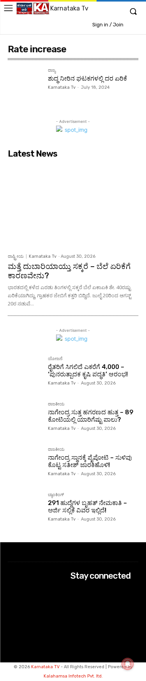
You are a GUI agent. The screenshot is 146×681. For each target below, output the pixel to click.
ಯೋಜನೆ (55, 359)
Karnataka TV (45, 666)
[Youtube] (75, 622)
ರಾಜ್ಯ (52, 70)
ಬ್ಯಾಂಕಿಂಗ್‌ (56, 495)
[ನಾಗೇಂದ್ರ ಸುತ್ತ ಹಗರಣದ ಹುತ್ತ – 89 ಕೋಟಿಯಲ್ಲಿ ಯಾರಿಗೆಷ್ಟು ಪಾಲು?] (25, 419)
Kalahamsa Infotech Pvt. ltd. (73, 676)
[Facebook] (75, 591)
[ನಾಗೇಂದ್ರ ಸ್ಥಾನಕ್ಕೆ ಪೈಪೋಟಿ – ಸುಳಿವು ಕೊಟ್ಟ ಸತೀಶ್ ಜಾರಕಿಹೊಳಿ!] (25, 464)
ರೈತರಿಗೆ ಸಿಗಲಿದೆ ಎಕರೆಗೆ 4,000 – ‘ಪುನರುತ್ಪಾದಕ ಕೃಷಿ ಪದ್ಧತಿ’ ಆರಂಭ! (88, 370)
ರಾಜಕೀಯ (56, 404)
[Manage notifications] (127, 664)
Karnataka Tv (62, 87)
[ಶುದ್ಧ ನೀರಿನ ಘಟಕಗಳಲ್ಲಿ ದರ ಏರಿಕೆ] (25, 85)
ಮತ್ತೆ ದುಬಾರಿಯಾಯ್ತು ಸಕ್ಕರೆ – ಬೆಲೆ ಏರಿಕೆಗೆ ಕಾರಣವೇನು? (69, 271)
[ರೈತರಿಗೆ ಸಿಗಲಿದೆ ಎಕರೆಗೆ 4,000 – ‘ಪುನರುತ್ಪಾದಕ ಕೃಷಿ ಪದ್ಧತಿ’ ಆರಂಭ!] (25, 373)
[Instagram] (75, 601)
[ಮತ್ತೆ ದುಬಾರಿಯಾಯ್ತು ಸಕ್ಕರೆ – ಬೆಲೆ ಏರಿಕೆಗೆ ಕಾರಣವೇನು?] (73, 205)
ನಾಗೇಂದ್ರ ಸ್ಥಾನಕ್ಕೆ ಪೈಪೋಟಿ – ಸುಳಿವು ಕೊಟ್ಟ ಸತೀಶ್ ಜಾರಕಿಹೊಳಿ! (90, 461)
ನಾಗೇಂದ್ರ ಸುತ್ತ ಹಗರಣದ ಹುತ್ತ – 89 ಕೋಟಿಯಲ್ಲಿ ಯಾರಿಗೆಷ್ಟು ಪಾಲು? (91, 416)
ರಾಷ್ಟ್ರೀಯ (16, 256)
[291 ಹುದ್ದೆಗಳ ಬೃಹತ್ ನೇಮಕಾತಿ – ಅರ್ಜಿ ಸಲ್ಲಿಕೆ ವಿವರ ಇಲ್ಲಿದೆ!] (25, 509)
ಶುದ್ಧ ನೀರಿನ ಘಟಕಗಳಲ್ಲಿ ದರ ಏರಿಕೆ (87, 78)
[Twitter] (75, 611)
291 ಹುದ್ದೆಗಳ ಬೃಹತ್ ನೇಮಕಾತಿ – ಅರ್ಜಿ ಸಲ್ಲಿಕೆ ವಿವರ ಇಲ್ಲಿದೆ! (87, 506)
